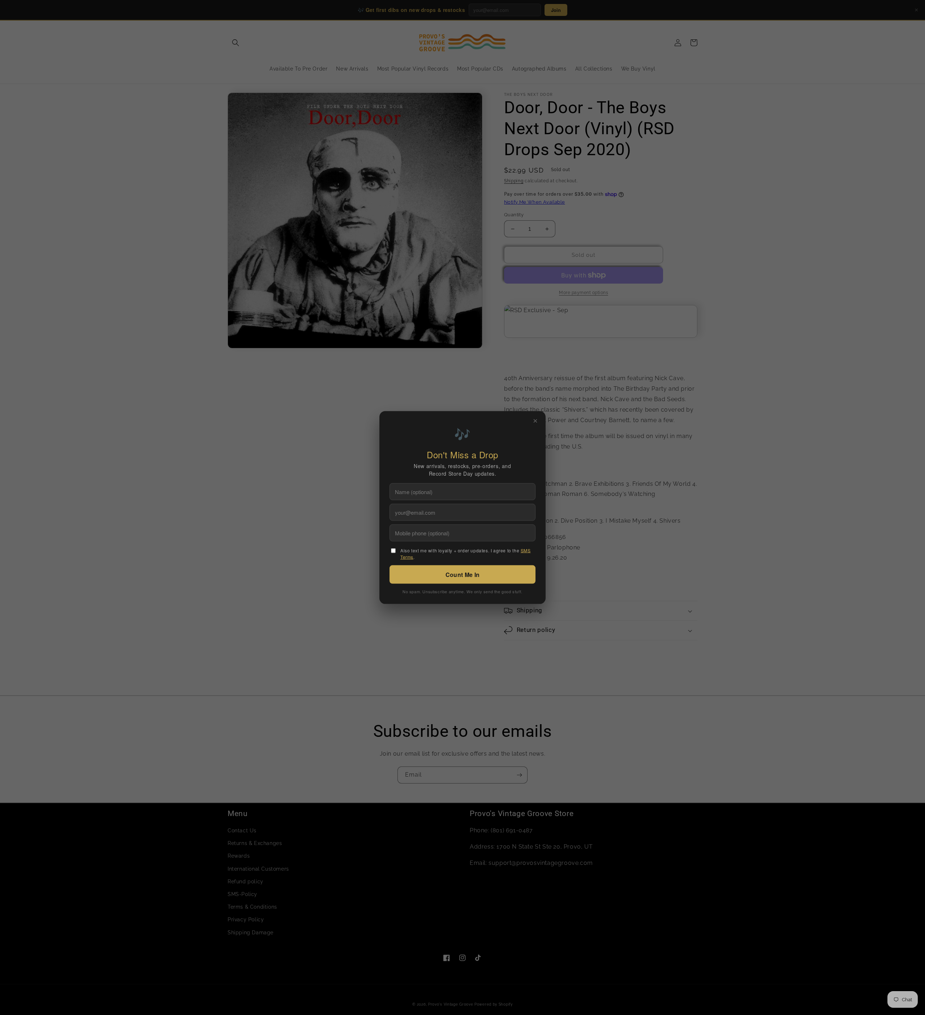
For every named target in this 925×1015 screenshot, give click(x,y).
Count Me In (462, 574)
